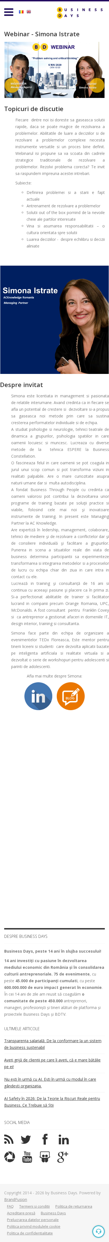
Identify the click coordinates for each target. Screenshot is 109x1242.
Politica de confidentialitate (30, 1233)
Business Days (53, 1212)
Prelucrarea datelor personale (33, 1219)
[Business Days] (79, 13)
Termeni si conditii (34, 1206)
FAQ (10, 1206)
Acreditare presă (21, 1212)
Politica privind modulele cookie (33, 1226)
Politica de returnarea (73, 1206)
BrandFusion (15, 1199)
